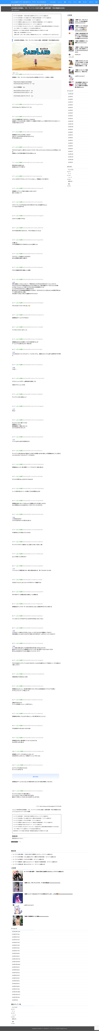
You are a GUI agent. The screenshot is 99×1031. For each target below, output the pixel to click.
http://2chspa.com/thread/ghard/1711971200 (50, 806)
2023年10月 (70, 159)
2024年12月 (70, 121)
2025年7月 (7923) (16, 939)
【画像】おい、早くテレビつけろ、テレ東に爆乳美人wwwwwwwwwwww (81, 21)
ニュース (70, 177)
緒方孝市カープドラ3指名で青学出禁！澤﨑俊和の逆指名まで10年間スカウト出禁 (30, 30)
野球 (69, 184)
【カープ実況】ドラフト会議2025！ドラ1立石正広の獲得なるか (27, 28)
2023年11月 (70, 156)
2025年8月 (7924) (16, 937)
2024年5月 (70, 140)
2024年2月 (70, 148)
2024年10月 (70, 126)
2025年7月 (70, 102)
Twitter (16, 72)
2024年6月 (70, 137)
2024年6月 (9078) (16, 975)
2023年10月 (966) (16, 997)
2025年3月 (70, 113)
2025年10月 (70, 93)
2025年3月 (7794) (16, 950)
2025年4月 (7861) (16, 947)
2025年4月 (70, 110)
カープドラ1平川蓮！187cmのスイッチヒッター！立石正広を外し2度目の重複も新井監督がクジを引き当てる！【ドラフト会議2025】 (36, 26)
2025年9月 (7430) (16, 934)
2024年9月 (70, 129)
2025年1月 (70, 118)
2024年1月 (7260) (16, 989)
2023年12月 (70, 154)
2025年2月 (70, 115)
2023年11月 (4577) (16, 994)
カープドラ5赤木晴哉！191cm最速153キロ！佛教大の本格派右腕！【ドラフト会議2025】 (32, 17)
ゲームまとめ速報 (25, 811)
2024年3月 (70, 145)
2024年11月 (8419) (16, 961)
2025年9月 (70, 96)
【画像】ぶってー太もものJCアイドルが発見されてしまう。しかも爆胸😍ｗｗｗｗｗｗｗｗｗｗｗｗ (48, 894)
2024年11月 (70, 124)
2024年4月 (70, 143)
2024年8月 (70, 132)
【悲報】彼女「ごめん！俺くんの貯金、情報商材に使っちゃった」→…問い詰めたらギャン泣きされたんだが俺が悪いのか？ (36, 34)
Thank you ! (78, 54)
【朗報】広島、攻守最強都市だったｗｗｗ (22, 32)
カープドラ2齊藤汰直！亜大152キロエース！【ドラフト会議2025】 (27, 24)
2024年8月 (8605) (16, 969)
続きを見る (35, 776)
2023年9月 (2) (15, 1000)
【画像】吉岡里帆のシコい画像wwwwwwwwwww (36, 916)
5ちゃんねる (70, 169)
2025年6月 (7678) (16, 942)
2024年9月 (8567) (16, 967)
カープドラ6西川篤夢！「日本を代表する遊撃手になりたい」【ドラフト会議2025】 (31, 15)
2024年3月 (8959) (16, 983)
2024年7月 (70, 135)
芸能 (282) (70, 181)
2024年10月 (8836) (16, 964)
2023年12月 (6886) (16, 991)
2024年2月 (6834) (16, 986)
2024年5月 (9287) (16, 978)
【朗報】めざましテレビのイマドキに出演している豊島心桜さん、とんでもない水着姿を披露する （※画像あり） (78, 64)
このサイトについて (80, 76)
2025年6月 (70, 104)
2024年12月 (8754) (16, 958)
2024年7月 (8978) (16, 972)
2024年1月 (70, 151)
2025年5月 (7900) (16, 945)
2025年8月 (70, 99)
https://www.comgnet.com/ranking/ (23, 81)
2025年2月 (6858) (16, 953)
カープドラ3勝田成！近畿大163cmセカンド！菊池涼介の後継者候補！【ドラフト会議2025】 (33, 22)
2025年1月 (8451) (16, 956)
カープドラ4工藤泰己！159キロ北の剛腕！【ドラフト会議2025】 (27, 20)
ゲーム (20, 841)
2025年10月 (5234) (16, 931)
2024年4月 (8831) (16, 980)
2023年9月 (70, 162)
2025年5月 (70, 107)
